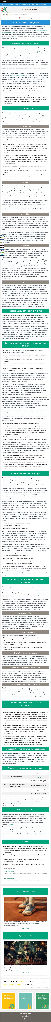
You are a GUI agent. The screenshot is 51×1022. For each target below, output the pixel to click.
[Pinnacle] (2, 240)
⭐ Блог (11, 14)
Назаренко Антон (9, 871)
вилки (37, 315)
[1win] (2, 245)
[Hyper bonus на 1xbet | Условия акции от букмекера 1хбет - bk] (25, 953)
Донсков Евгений (9, 878)
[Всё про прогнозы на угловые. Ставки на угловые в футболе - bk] (25, 908)
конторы (39, 777)
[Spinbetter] (2, 252)
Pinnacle (23, 740)
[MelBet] (2, 237)
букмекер (9, 753)
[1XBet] (2, 235)
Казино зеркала (25, 1015)
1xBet (38, 759)
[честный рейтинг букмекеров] (42, 1001)
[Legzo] (2, 255)
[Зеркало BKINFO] (4, 9)
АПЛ (24, 430)
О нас (25, 1019)
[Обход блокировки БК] (25, 1001)
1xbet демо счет (25, 1016)
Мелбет (43, 117)
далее (17, 925)
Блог (25, 1018)
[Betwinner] (2, 242)
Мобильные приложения (25, 1013)
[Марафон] (2, 239)
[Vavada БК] (2, 244)
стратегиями (5, 480)
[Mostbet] (2, 250)
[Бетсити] (2, 249)
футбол (39, 52)
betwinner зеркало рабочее (18, 75)
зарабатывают (41, 593)
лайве (11, 824)
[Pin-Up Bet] (2, 254)
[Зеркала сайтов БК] (8, 1001)
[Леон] (2, 247)
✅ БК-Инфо (5, 14)
